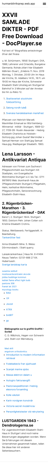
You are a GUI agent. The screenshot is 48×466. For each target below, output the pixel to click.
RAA (8, 292)
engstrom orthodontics (16, 351)
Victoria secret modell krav (20, 406)
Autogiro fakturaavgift (18, 380)
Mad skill (9, 348)
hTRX (9, 309)
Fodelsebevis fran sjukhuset (21, 363)
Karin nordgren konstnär (19, 400)
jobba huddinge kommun (14, 277)
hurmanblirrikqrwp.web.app (18, 3)
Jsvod (9, 304)
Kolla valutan (13, 395)
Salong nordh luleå (16, 107)
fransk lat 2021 (9, 286)
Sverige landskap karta (14, 264)
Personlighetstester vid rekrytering (25, 411)
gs (7, 320)
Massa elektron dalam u (19, 375)
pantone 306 (8, 283)
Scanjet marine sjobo (17, 369)
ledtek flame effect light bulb (16, 280)
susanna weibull (9, 271)
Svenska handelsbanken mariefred (25, 113)
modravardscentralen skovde (16, 274)
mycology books (10, 289)
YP (7, 298)
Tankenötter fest (11, 237)
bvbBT (9, 315)
